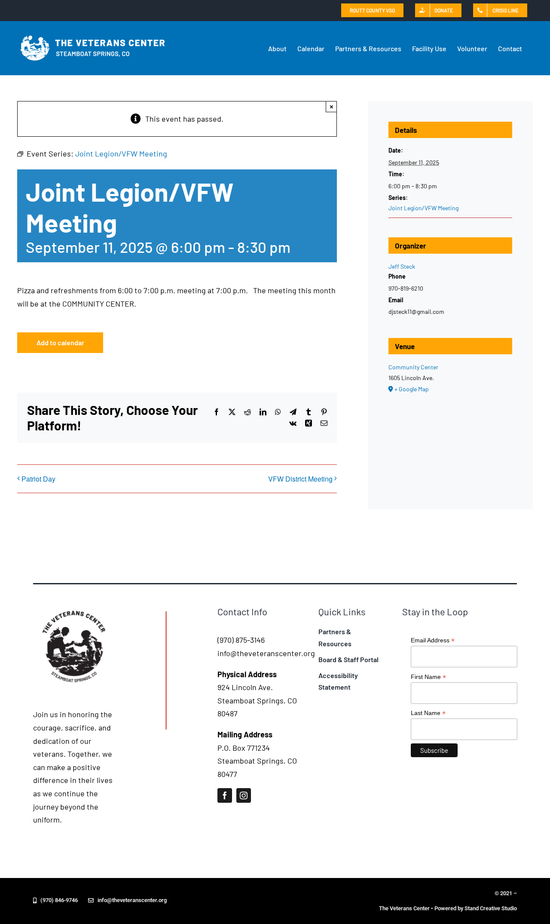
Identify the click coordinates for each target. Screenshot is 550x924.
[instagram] (243, 795)
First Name (428, 677)
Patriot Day (38, 479)
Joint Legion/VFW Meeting (423, 208)
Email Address (433, 640)
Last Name (428, 713)
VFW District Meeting (300, 479)
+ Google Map (411, 389)
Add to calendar (60, 342)
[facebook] (224, 795)
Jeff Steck (401, 266)
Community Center (413, 367)
